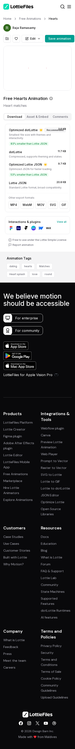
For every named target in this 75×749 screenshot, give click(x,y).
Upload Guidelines (54, 697)
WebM (27, 205)
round (48, 274)
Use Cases (11, 543)
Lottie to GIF (50, 481)
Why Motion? (13, 564)
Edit (33, 38)
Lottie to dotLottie (55, 488)
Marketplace (12, 481)
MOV (40, 205)
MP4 (13, 205)
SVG (53, 205)
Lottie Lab (48, 578)
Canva (45, 435)
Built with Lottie (15, 557)
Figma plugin (12, 436)
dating (13, 266)
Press (7, 654)
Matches (44, 266)
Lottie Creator (14, 429)
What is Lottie (51, 557)
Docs (45, 537)
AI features (49, 617)
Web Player (49, 454)
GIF (63, 205)
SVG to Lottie (51, 474)
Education (48, 543)
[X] (37, 723)
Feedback (10, 647)
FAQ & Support (52, 571)
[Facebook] (20, 723)
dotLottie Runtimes (55, 610)
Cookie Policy (51, 678)
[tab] (14, 117)
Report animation (23, 244)
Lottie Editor (13, 455)
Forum (45, 564)
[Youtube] (45, 723)
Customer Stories (16, 550)
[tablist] (37, 117)
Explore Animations (18, 500)
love (35, 274)
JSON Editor (50, 495)
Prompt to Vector (54, 461)
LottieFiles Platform (18, 422)
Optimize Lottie (52, 502)
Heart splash (17, 274)
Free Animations (15, 474)
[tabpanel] (37, 187)
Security (47, 653)
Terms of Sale (51, 671)
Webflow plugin (52, 428)
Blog (44, 550)
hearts (28, 266)
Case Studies (13, 537)
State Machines (53, 591)
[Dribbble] (54, 723)
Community (49, 585)
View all (61, 221)
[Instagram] (29, 723)
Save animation (59, 38)
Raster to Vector (54, 468)
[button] (7, 28)
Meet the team (14, 660)
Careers (9, 667)
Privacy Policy (51, 646)
